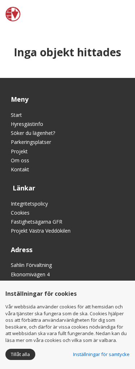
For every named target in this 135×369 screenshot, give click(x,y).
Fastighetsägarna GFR (36, 221)
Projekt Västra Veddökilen (41, 230)
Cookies (20, 212)
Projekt (19, 151)
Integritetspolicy (29, 203)
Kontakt (20, 169)
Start (16, 114)
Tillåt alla (20, 354)
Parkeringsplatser (31, 142)
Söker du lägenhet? (33, 132)
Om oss (20, 160)
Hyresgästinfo (27, 123)
